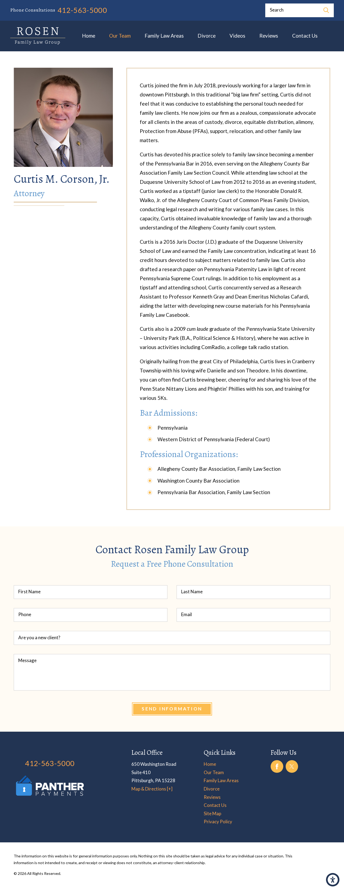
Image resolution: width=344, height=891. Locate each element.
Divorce (207, 36)
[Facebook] (277, 766)
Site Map (212, 813)
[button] (332, 879)
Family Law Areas (164, 36)
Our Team (120, 36)
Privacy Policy (218, 821)
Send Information (172, 709)
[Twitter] (292, 766)
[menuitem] (88, 36)
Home (88, 36)
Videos (237, 36)
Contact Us (305, 36)
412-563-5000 (82, 10)
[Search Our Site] (326, 10)
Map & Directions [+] (152, 789)
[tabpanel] (228, 289)
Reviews (268, 36)
